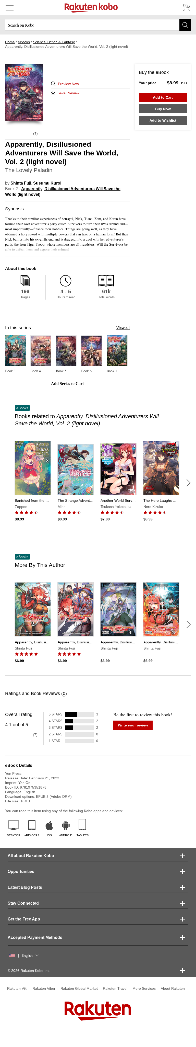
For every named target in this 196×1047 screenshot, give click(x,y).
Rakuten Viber (43, 988)
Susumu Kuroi (47, 183)
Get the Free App (24, 919)
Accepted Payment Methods (35, 937)
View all (123, 328)
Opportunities (21, 871)
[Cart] (185, 7)
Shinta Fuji (20, 183)
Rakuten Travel (115, 988)
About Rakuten (173, 988)
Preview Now (68, 84)
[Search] (185, 25)
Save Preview (68, 93)
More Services (144, 988)
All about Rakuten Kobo (31, 855)
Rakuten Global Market (79, 988)
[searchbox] (98, 25)
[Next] (188, 483)
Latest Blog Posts (25, 887)
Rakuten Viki (17, 988)
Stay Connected (23, 903)
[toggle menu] (9, 7)
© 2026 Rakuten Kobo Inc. (29, 971)
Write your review (133, 725)
